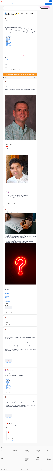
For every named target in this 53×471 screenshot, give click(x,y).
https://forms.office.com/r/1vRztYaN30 (10, 376)
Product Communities (5, 3)
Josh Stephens (8, 209)
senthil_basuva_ (10, 146)
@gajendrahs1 (8, 38)
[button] (48, 4)
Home (1, 3)
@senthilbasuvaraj (8, 45)
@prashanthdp (8, 39)
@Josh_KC (27, 50)
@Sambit (7, 44)
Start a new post (27, 74)
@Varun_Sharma (8, 42)
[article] (20, 112)
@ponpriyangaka (8, 43)
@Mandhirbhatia (8, 36)
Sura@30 (7, 40)
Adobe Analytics (9, 3)
